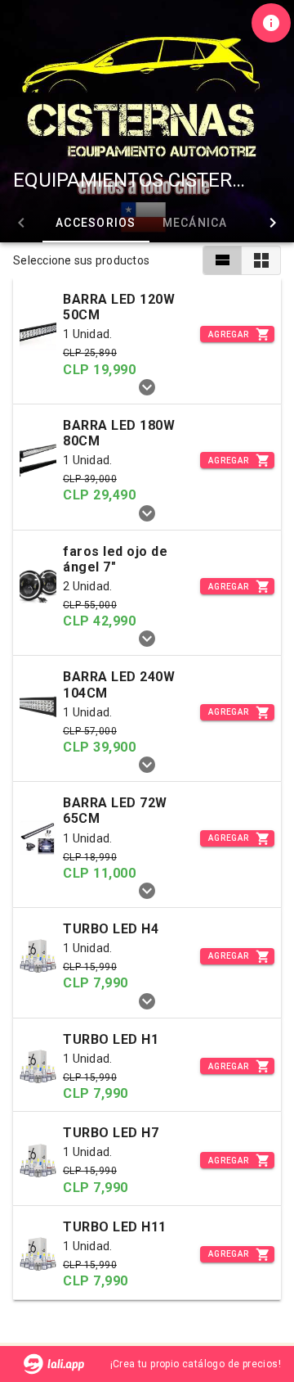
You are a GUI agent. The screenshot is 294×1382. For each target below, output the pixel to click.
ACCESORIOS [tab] (96, 222)
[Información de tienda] (271, 23)
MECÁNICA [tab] (195, 222)
